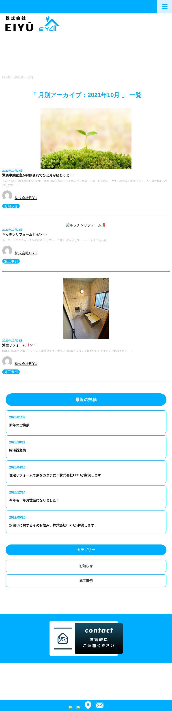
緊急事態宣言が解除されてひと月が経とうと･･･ (38, 175)
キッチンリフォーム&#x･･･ (25, 234)
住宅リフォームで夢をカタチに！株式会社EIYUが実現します (55, 475)
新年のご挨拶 (19, 425)
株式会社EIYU (26, 198)
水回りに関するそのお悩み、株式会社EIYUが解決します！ (53, 525)
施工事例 (11, 261)
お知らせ (11, 206)
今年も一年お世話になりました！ (34, 500)
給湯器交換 (17, 450)
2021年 (19, 77)
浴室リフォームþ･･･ (19, 345)
